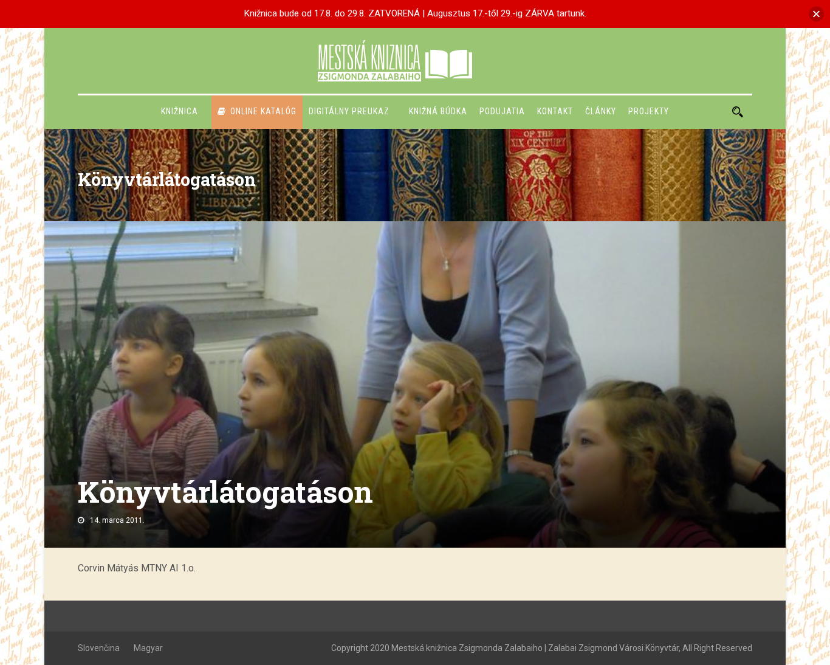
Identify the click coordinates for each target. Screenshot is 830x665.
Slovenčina (99, 648)
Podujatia (502, 111)
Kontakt (555, 111)
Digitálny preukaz (349, 111)
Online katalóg (263, 111)
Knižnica (179, 111)
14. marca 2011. (117, 520)
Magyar (148, 648)
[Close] (816, 13)
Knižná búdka (438, 111)
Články (600, 111)
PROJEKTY (648, 111)
